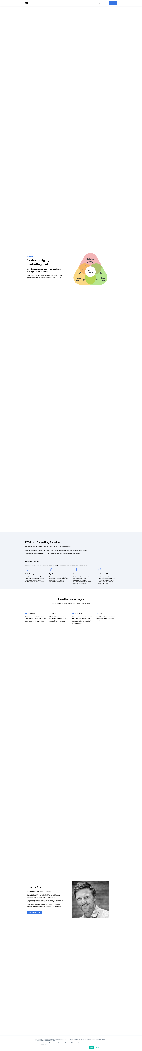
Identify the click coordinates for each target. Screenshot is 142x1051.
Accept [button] (91, 1047)
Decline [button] (97, 1047)
